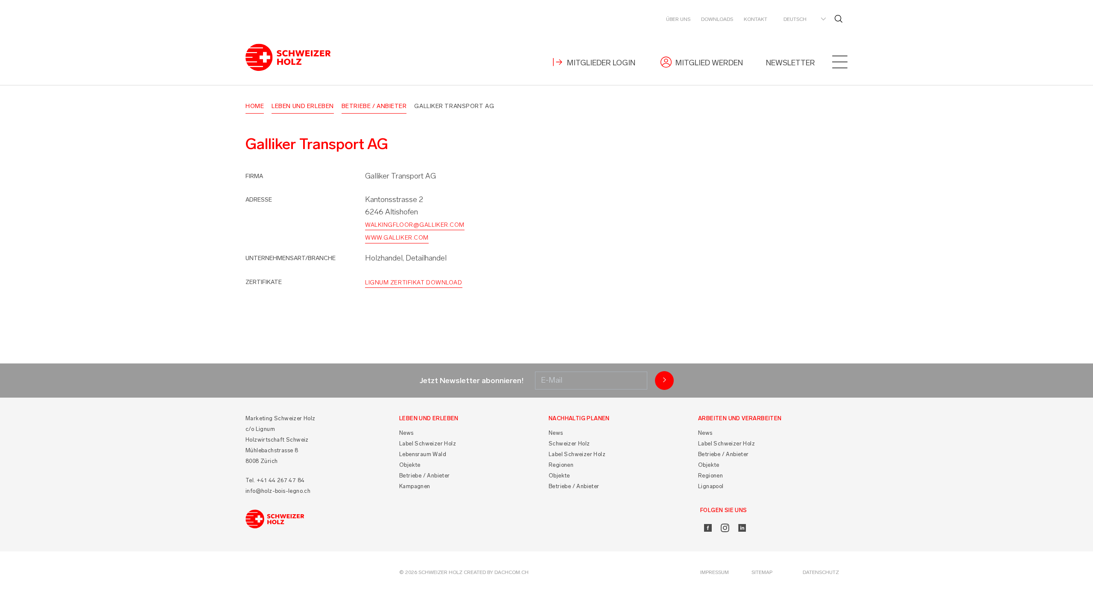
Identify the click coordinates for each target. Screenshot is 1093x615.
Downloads (717, 19)
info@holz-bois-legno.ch (277, 491)
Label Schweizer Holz (427, 443)
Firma (254, 176)
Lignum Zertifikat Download (413, 282)
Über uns (678, 19)
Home (254, 106)
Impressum (714, 572)
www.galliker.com (397, 237)
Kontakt (755, 19)
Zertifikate (263, 282)
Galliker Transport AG (454, 106)
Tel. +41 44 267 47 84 (274, 480)
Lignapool (711, 486)
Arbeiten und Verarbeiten (740, 418)
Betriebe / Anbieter (374, 106)
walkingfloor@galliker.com (415, 224)
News (406, 433)
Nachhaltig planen (579, 418)
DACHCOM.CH (511, 572)
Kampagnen (414, 486)
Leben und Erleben (303, 106)
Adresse (258, 199)
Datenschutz (821, 572)
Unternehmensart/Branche (290, 258)
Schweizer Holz (569, 443)
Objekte (410, 465)
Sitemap (761, 572)
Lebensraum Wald (422, 454)
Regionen (561, 465)
